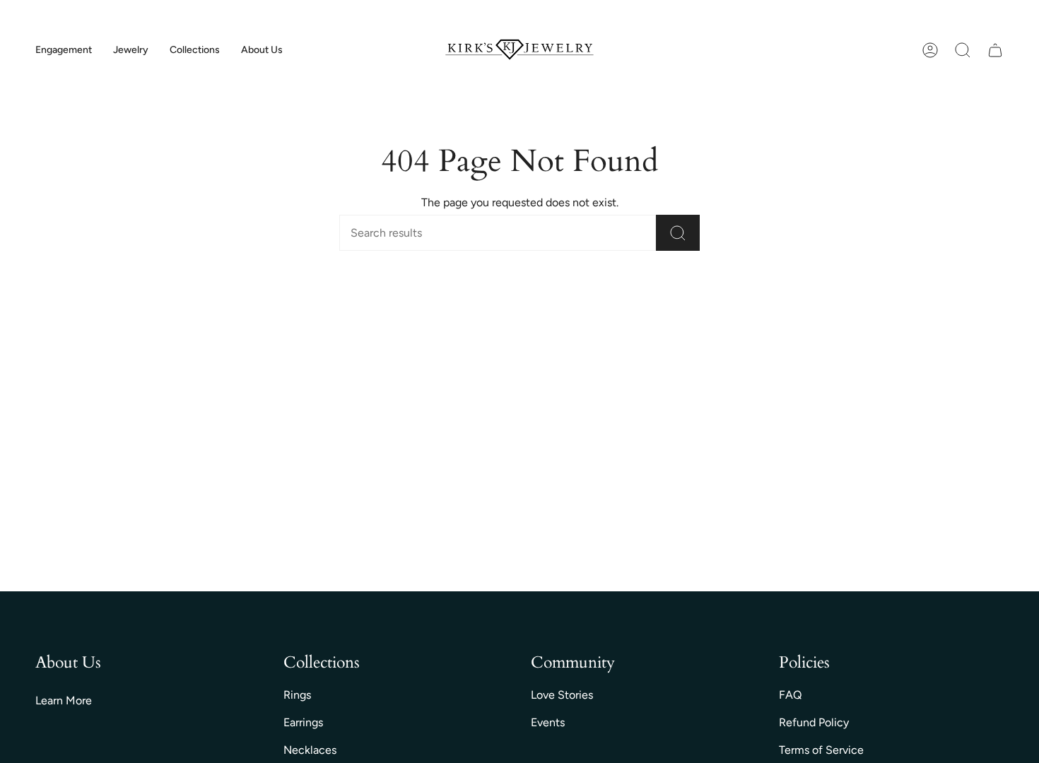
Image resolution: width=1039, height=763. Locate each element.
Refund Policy (814, 722)
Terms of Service (821, 750)
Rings (297, 695)
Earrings (303, 722)
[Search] (678, 233)
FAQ (790, 695)
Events (548, 722)
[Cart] (995, 50)
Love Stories (562, 695)
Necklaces (309, 750)
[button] (63, 50)
